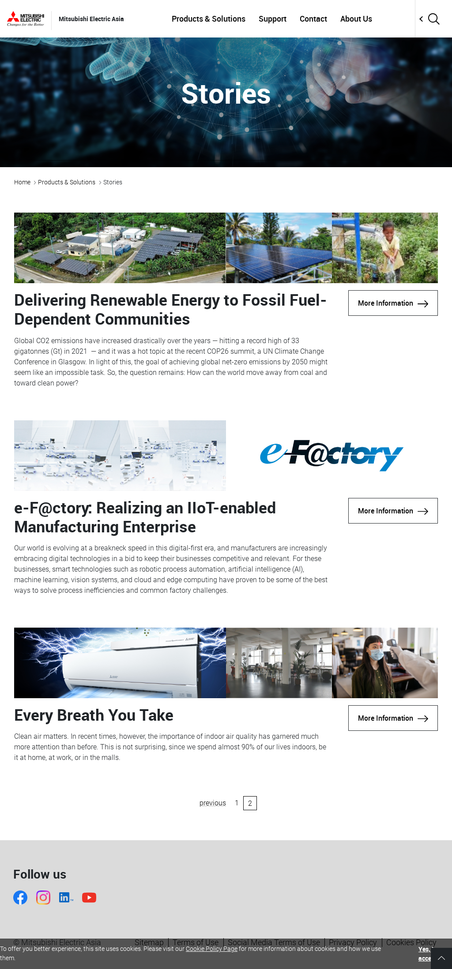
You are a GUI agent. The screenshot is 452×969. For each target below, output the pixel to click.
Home (22, 182)
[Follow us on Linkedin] (66, 897)
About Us (356, 18)
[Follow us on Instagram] (43, 897)
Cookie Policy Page (211, 948)
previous (213, 803)
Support (272, 18)
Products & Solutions (208, 18)
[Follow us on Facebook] (20, 897)
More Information (385, 303)
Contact (313, 18)
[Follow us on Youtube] (89, 897)
